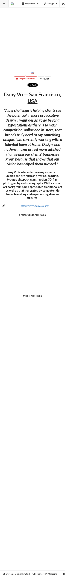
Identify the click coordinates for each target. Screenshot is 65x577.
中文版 (46, 78)
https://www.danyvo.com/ (35, 205)
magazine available (27, 78)
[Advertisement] (32, 32)
